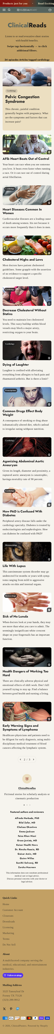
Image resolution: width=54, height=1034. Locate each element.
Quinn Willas (27, 858)
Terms (6, 938)
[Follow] (17, 1009)
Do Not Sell (9, 944)
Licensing (8, 927)
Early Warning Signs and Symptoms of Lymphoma (20, 727)
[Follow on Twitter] (4, 1009)
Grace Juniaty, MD (27, 840)
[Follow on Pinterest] (11, 1009)
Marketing (8, 933)
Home (6, 904)
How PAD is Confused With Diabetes (22, 513)
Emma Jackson (27, 831)
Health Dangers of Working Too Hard (25, 673)
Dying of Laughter (16, 364)
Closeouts (8, 915)
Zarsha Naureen (27, 867)
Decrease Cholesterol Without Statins (24, 312)
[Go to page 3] (33, 759)
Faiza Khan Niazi (27, 836)
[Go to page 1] (20, 759)
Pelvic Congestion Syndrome (22, 99)
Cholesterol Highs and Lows (23, 259)
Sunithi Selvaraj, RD (27, 862)
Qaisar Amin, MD (27, 853)
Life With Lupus (14, 566)
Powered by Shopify (38, 1025)
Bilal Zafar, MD (27, 822)
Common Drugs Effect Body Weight (22, 413)
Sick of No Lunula (15, 616)
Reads (27, 25)
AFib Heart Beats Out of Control (26, 158)
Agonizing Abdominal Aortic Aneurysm (23, 463)
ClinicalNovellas (27, 788)
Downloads (9, 921)
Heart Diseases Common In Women (22, 211)
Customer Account (13, 909)
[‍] (27, 76)
